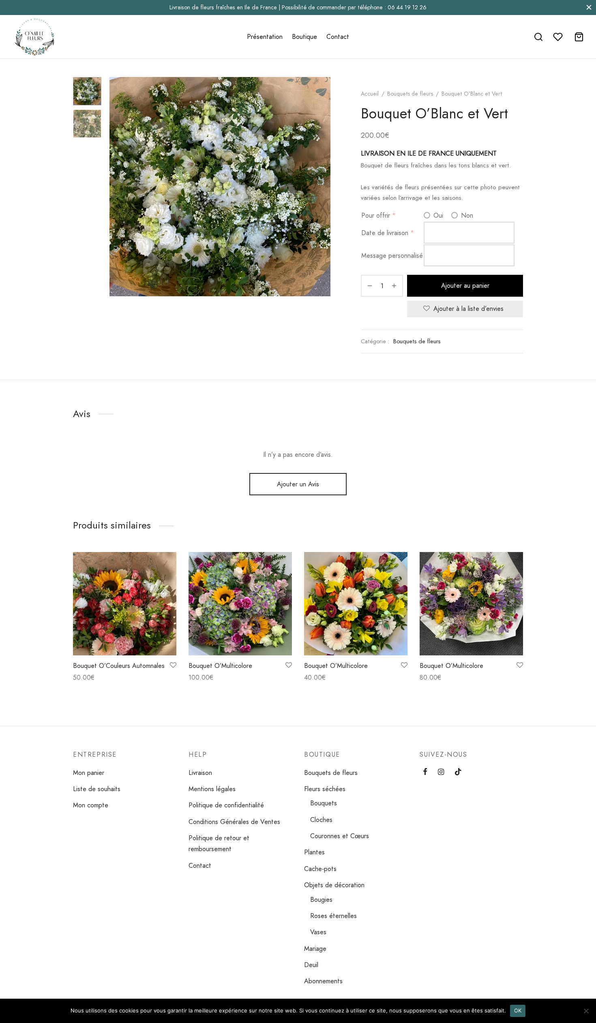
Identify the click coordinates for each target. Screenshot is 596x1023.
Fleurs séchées (324, 789)
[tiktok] (458, 772)
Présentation (265, 36)
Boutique (304, 36)
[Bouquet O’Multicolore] (240, 603)
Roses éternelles (333, 915)
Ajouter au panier (465, 285)
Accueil (370, 94)
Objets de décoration (334, 885)
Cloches (321, 819)
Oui (437, 215)
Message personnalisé (392, 255)
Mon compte (90, 805)
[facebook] (425, 772)
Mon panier (88, 772)
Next (322, 186)
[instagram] (441, 772)
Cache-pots (320, 868)
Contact (337, 36)
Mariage (315, 948)
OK (518, 1010)
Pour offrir (375, 215)
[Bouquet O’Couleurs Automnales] (124, 603)
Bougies (321, 899)
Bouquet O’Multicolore (220, 665)
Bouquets (323, 803)
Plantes (314, 852)
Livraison (200, 772)
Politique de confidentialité (226, 805)
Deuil (311, 964)
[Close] (589, 7)
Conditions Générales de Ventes (234, 821)
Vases (318, 932)
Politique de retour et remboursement (219, 843)
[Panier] (579, 37)
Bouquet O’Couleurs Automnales (119, 665)
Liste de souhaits (96, 789)
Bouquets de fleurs (410, 94)
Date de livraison (384, 233)
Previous (117, 186)
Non (466, 215)
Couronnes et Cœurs (339, 836)
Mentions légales (212, 789)
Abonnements (323, 981)
